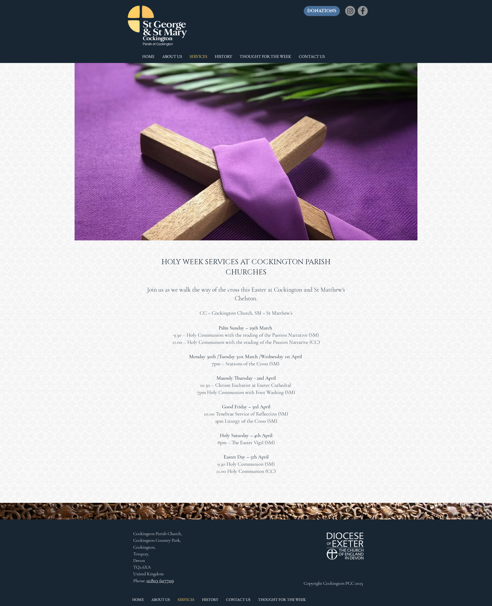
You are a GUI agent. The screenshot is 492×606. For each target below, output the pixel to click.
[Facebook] (363, 11)
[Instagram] (350, 11)
